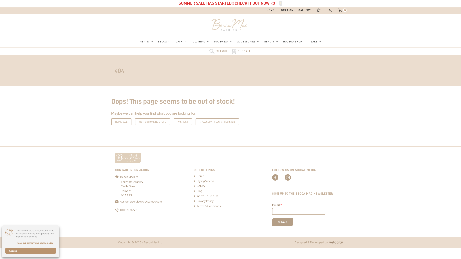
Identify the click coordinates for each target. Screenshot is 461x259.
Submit (282, 222)
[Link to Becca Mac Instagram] (291, 177)
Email (277, 205)
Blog (199, 191)
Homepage (121, 121)
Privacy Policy (205, 201)
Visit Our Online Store (152, 121)
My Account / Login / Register (217, 121)
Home (200, 176)
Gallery (201, 186)
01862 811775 (128, 210)
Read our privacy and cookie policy (35, 243)
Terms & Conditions (209, 206)
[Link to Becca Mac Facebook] (278, 177)
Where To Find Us (207, 196)
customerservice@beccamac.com (141, 201)
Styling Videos (205, 181)
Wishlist (183, 121)
